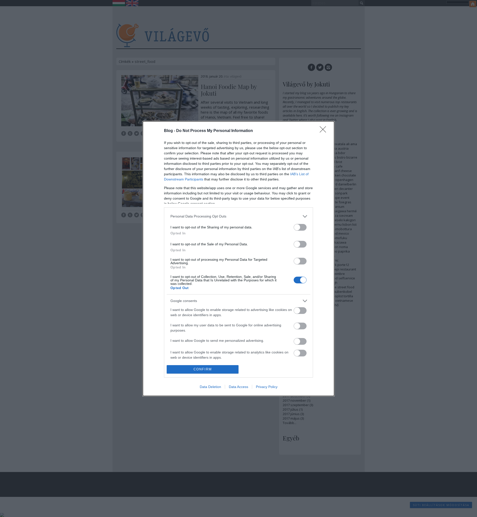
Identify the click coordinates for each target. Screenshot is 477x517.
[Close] (324, 131)
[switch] (300, 227)
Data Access (238, 387)
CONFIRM (203, 369)
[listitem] (238, 216)
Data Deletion (210, 387)
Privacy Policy (267, 387)
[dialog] (238, 258)
